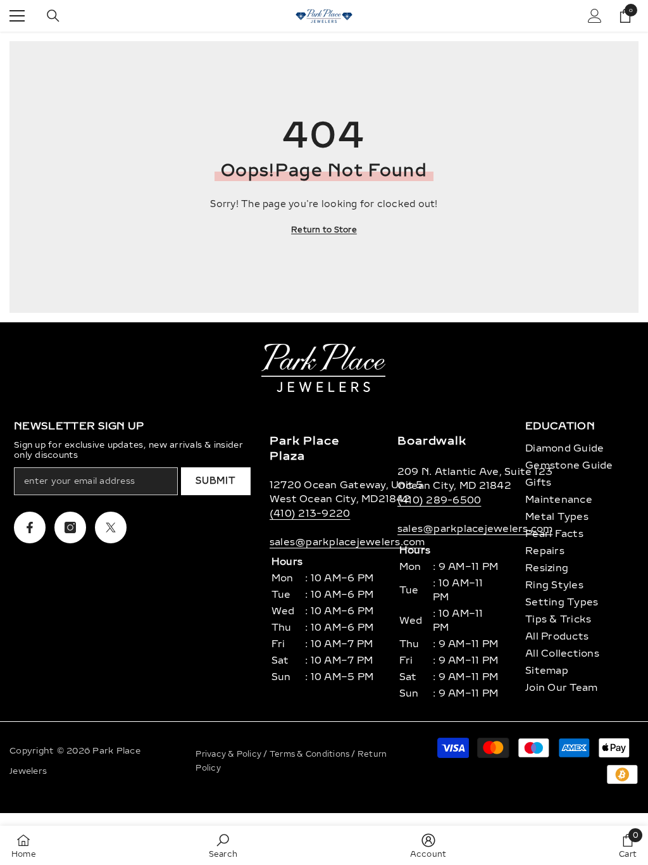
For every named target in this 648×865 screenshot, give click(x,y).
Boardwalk (431, 441)
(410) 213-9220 (310, 513)
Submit (215, 481)
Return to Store (324, 229)
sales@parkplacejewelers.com (347, 542)
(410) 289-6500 (439, 500)
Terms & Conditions (311, 754)
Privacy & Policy (229, 754)
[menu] (17, 15)
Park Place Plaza (305, 448)
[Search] (53, 15)
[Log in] (595, 16)
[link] (223, 845)
